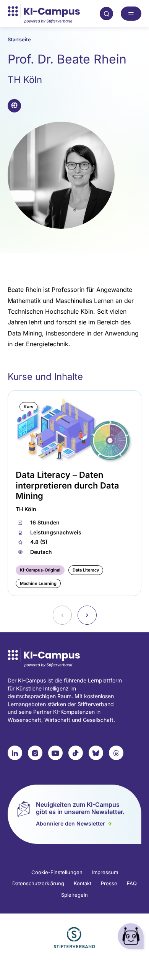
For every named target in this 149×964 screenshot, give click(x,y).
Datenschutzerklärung (38, 883)
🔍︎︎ (106, 13)
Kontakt (82, 883)
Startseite (19, 39)
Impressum (105, 872)
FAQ (132, 883)
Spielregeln (74, 895)
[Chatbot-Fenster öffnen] (132, 937)
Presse (109, 883)
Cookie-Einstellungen (57, 872)
